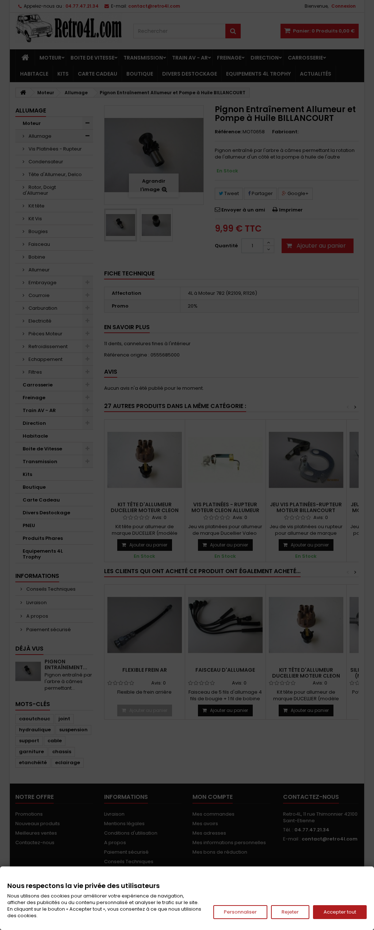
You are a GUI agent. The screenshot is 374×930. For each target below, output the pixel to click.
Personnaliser (240, 911)
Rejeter (290, 911)
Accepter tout (340, 911)
